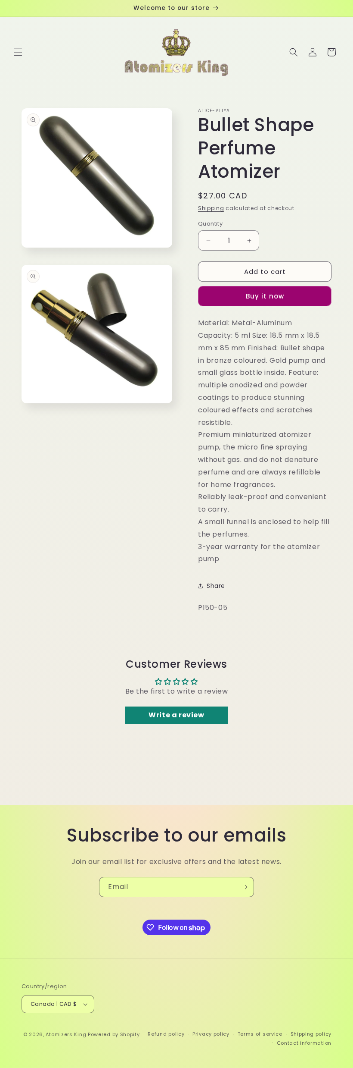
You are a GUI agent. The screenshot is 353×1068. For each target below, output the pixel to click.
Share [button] (216, 585)
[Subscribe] (244, 887)
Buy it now (265, 296)
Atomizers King (66, 1034)
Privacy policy (210, 1033)
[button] (18, 52)
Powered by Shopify (114, 1034)
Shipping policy (311, 1033)
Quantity (210, 224)
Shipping (211, 208)
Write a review (176, 715)
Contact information (304, 1043)
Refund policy (166, 1033)
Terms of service (260, 1033)
